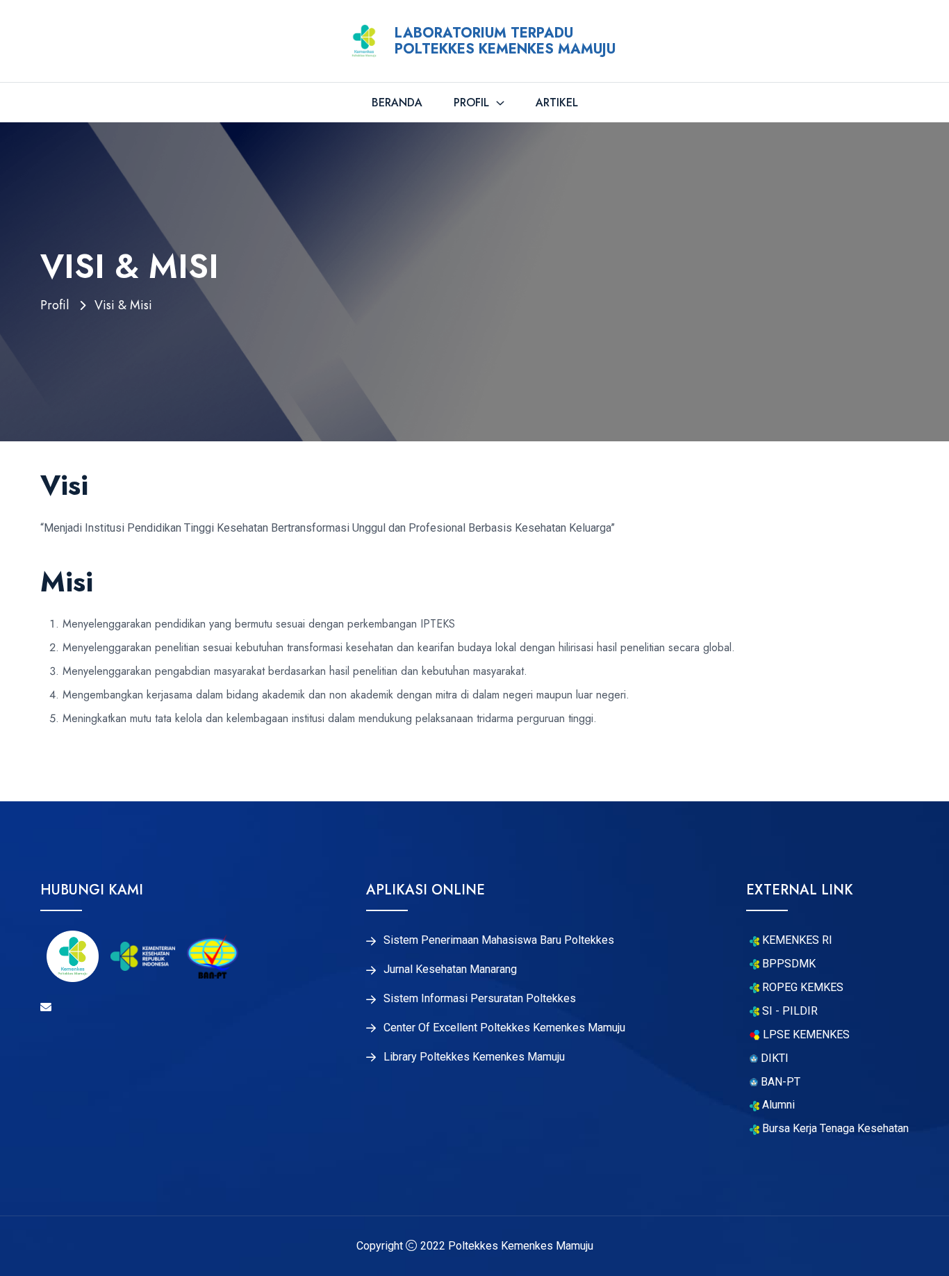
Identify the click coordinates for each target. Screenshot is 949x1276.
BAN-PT (779, 1082)
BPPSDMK (787, 964)
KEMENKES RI (795, 940)
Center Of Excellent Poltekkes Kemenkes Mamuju (504, 1028)
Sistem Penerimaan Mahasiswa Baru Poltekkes (498, 940)
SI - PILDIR (788, 1011)
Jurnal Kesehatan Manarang (450, 969)
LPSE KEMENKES (805, 1035)
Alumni (777, 1105)
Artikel (557, 103)
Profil (473, 103)
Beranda (397, 103)
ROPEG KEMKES (801, 987)
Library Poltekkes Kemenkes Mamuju (474, 1057)
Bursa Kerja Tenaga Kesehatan (834, 1128)
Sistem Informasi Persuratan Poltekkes (479, 998)
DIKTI (773, 1058)
